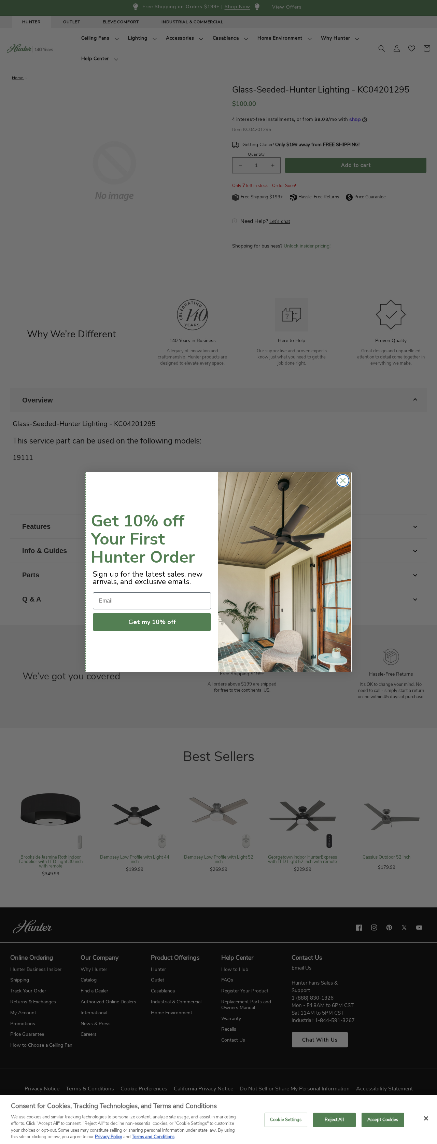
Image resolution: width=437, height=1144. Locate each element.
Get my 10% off (152, 622)
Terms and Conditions (153, 1137)
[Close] (426, 1118)
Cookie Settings (285, 1120)
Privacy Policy (108, 1137)
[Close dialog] (343, 480)
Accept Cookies (382, 1120)
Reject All (334, 1120)
